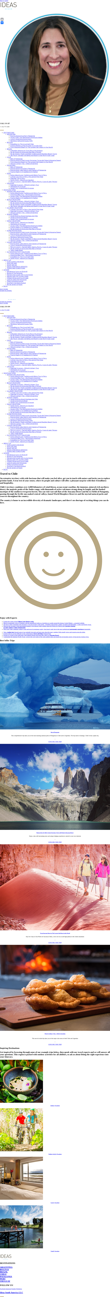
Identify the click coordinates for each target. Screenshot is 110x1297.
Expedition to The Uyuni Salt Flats (22, 144)
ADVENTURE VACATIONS (15, 191)
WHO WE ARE (12, 263)
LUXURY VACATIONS (14, 242)
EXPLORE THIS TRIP (55, 741)
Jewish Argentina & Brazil (19, 217)
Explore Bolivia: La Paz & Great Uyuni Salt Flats (26, 146)
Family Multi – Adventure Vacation (22, 180)
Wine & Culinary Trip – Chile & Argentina (24, 164)
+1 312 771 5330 (4, 310)
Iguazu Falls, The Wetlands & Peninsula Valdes (26, 137)
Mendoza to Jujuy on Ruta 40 (17, 271)
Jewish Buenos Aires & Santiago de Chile (24, 216)
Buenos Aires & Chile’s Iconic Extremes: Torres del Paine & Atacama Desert (35, 160)
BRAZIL (9, 149)
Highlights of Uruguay (18, 186)
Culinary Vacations (55, 1105)
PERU (9, 173)
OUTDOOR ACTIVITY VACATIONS (18, 252)
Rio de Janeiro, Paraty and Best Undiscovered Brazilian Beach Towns (33, 154)
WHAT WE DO (12, 265)
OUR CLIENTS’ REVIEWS (15, 262)
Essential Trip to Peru (17, 178)
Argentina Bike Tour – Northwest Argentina (25, 195)
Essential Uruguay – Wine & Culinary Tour (24, 185)
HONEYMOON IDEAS (14, 231)
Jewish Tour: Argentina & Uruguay (22, 188)
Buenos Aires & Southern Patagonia (22, 136)
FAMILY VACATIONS (13, 221)
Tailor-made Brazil (16, 250)
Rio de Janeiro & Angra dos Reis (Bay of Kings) (25, 152)
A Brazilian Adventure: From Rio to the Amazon (26, 150)
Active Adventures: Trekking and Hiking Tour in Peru (28, 175)
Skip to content (4, 0)
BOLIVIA (10, 142)
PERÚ (3, 1279)
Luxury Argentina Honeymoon (20, 139)
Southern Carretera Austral (16, 283)
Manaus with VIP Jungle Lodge (17, 276)
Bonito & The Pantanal (14, 273)
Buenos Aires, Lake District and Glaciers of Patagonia (28, 170)
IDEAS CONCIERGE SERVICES (17, 266)
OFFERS (6, 270)
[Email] (2, 19)
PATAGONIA (11, 165)
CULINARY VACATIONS (15, 208)
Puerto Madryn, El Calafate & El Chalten (24, 172)
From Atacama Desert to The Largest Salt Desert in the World (31, 147)
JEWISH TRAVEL (12, 214)
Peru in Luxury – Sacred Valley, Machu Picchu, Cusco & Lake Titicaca (33, 181)
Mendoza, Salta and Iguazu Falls (21, 141)
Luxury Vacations (55, 1202)
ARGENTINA (11, 134)
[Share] (2, 22)
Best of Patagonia (16, 159)
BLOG (5, 286)
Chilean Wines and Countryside (17, 278)
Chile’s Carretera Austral (15, 281)
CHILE (9, 157)
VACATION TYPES (9, 190)
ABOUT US (7, 260)
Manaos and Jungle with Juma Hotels (20, 275)
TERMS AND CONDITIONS (16, 268)
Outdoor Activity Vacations (55, 1154)
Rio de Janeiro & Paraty (15, 284)
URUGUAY (10, 183)
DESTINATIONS (8, 132)
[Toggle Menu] (2, 313)
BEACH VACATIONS (13, 199)
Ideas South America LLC (11, 1292)
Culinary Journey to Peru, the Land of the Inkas (26, 177)
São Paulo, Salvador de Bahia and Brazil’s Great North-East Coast (32, 155)
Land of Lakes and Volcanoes (17, 280)
